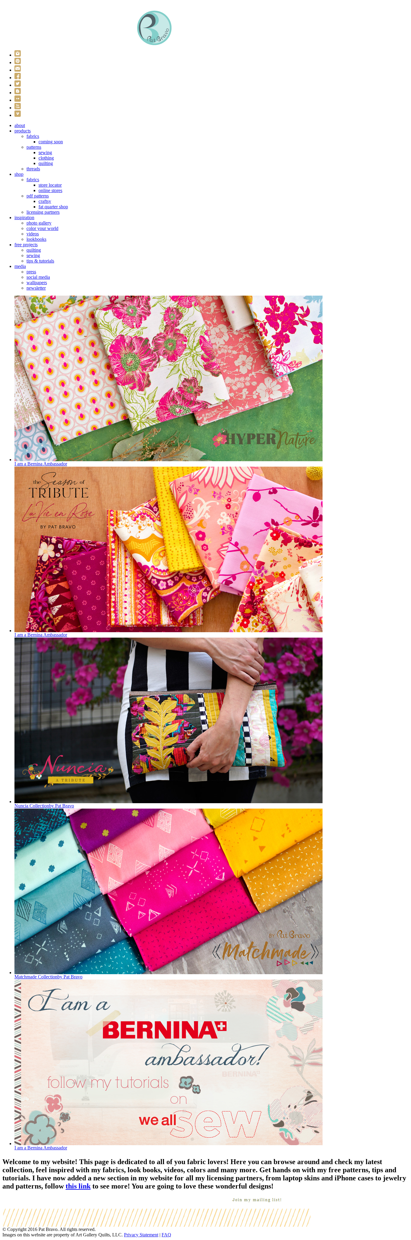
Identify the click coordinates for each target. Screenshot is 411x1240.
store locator (50, 185)
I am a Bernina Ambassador (40, 463)
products (22, 130)
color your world (42, 228)
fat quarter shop (53, 206)
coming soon (51, 141)
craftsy (45, 201)
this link (78, 1186)
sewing (45, 152)
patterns (33, 147)
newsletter (36, 288)
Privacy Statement (141, 1234)
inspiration (24, 217)
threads (33, 168)
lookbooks (36, 239)
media (20, 266)
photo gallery (38, 222)
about (19, 125)
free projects (26, 244)
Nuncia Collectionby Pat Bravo (44, 805)
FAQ (166, 1234)
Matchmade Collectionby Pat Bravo (48, 976)
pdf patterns (37, 195)
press (31, 271)
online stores (50, 190)
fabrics (32, 136)
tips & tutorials (40, 260)
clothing (46, 157)
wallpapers (36, 282)
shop (18, 174)
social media (38, 277)
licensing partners (43, 212)
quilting (46, 163)
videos (32, 233)
